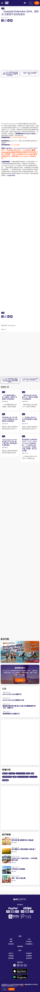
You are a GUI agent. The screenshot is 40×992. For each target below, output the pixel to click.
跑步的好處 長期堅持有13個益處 (22, 840)
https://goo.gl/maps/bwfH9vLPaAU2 (26, 148)
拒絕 (5, 989)
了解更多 (21, 986)
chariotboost (33, 777)
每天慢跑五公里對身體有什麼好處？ (24, 849)
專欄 (11, 941)
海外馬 (28, 773)
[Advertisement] (20, 48)
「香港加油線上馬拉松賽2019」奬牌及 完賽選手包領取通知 (30, 397)
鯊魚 (32, 773)
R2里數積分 (29, 944)
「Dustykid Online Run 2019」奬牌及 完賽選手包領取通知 (20, 13)
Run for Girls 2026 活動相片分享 (13, 700)
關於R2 (11, 953)
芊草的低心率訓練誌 (18, 869)
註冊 (37, 3)
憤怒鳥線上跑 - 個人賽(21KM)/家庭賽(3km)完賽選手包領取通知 (10, 419)
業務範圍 (20, 946)
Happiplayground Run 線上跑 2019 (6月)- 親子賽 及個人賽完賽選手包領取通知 (10, 442)
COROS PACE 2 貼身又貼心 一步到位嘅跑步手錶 (24, 859)
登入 (31, 3)
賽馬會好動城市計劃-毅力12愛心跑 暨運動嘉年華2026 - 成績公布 (19, 707)
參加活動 (20, 680)
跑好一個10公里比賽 (18, 878)
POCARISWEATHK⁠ (7, 777)
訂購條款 (11, 956)
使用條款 (11, 958)
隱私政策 (29, 958)
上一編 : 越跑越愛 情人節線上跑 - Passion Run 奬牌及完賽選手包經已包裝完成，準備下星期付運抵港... (10, 73)
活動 (11, 939)
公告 (3, 8)
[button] (37, 653)
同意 (12, 989)
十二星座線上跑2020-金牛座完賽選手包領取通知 (29, 419)
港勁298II (5, 773)
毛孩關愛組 (5, 780)
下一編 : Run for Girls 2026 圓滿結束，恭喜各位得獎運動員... (29, 73)
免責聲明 (29, 956)
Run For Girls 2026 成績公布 (12, 694)
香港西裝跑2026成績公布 (11, 713)
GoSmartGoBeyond (23, 777)
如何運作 (29, 941)
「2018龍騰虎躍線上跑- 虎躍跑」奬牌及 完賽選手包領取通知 (9, 397)
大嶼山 (14, 777)
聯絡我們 (29, 953)
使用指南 (11, 944)
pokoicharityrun (20, 773)
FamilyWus (12, 773)
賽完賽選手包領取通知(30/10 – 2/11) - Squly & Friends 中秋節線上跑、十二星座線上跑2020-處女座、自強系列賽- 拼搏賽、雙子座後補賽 (29, 445)
